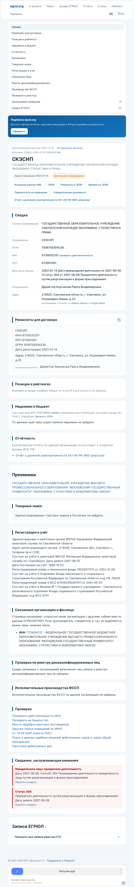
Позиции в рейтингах (24, 39)
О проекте (35, 6)
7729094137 (34, 632)
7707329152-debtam (48, 412)
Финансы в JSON (98, 184)
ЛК (111, 14)
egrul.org (17, 6)
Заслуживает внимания (66, 101)
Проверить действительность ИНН (36, 716)
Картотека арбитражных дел (32, 746)
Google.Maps (97, 303)
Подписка (16, 13)
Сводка (16, 26)
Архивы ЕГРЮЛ (68, 6)
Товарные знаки (21, 64)
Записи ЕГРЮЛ (66, 108)
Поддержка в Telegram (61, 860)
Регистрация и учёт (23, 70)
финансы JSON (44, 416)
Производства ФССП (24, 89)
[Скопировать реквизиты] (119, 320)
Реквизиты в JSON (71, 184)
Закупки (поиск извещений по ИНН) (37, 728)
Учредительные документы (69, 192)
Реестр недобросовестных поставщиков (40, 724)
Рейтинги (116, 6)
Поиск (50, 6)
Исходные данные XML (28, 184)
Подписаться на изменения (30, 192)
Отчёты (87, 6)
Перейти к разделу (25, 782)
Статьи (102, 6)
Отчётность (19, 51)
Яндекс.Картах (79, 303)
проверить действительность (76, 255)
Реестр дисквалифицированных (31, 82)
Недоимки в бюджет (24, 45)
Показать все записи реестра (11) (67, 837)
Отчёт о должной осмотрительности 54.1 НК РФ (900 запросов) (52, 199)
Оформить (19, 131)
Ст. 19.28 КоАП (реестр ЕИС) (32, 733)
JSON (51, 184)
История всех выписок (70, 148)
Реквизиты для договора (26, 32)
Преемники (18, 57)
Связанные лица (21, 76)
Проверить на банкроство (30, 720)
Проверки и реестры (24, 95)
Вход (121, 13)
